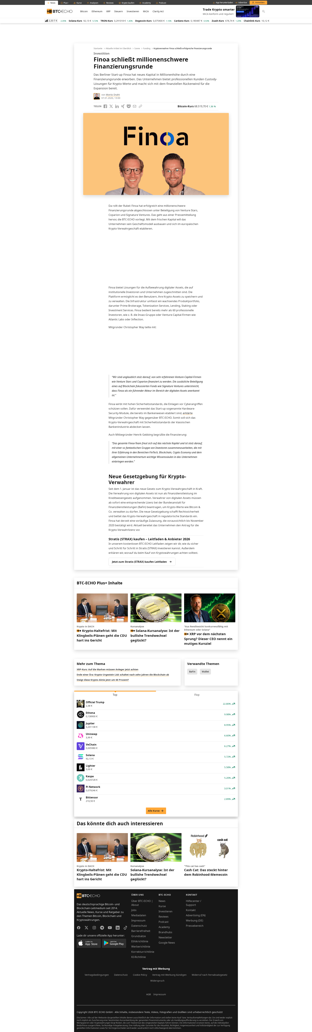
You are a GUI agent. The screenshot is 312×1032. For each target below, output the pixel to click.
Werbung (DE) (194, 920)
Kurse (162, 906)
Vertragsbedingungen (97, 974)
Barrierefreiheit (140, 931)
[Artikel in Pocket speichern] (129, 106)
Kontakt (191, 910)
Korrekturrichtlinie (142, 952)
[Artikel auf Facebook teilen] (105, 106)
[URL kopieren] (140, 106)
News (162, 901)
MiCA (146, 11)
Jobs (133, 910)
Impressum (138, 920)
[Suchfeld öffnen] (263, 11)
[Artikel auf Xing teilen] (123, 106)
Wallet (205, 671)
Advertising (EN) (196, 915)
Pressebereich (194, 925)
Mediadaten (138, 915)
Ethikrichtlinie (139, 941)
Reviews (164, 916)
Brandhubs (165, 932)
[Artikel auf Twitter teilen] (111, 106)
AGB (148, 994)
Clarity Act (158, 11)
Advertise (242, 2)
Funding (146, 48)
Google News (167, 942)
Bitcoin (84, 11)
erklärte (188, 413)
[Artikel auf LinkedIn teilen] (117, 106)
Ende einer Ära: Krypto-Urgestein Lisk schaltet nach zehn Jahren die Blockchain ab (123, 674)
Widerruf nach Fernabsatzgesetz (209, 974)
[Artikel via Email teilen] (134, 106)
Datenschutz (139, 925)
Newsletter (165, 937)
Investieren (133, 11)
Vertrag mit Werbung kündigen (169, 974)
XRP (108, 11)
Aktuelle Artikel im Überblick (118, 48)
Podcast (164, 922)
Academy (164, 927)
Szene (137, 48)
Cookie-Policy (140, 974)
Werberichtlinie (140, 946)
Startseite (98, 48)
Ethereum (97, 11)
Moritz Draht (113, 94)
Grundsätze (138, 936)
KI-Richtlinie (138, 957)
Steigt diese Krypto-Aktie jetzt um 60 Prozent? (103, 679)
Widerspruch (157, 980)
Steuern (118, 11)
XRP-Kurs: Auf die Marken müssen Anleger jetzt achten (107, 669)
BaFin (192, 671)
